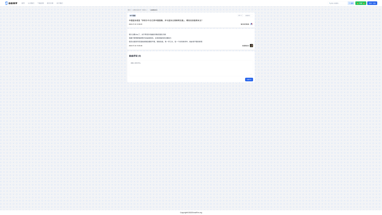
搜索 (352, 3)
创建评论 (249, 79)
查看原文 (247, 15)
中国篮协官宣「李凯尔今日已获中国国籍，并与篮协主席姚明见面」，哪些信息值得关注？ (166, 20)
